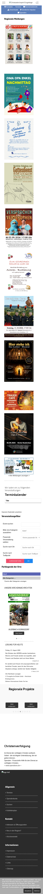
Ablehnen (37, 891)
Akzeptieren (28, 891)
